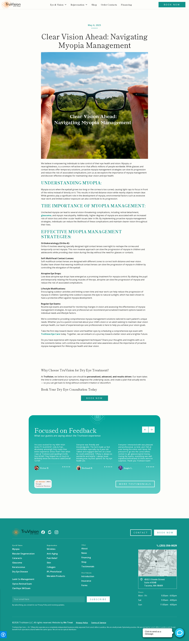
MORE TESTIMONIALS (135, 484)
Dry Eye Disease (20, 571)
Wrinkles (51, 549)
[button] (58, 4)
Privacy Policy (82, 622)
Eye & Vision (57, 4)
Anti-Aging (52, 553)
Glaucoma (17, 562)
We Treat (68, 622)
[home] (11, 5)
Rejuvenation (77, 4)
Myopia (15, 549)
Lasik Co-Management (23, 579)
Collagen (51, 567)
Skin (49, 562)
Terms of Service (98, 622)
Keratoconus (18, 567)
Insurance (86, 580)
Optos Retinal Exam (22, 583)
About (84, 548)
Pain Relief (52, 558)
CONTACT (141, 532)
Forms (84, 585)
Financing (126, 4)
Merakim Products (56, 576)
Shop (83, 562)
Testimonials (87, 566)
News (84, 553)
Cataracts (17, 558)
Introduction (87, 576)
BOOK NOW (165, 532)
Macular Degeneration (23, 553)
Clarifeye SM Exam (21, 588)
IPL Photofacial (54, 571)
